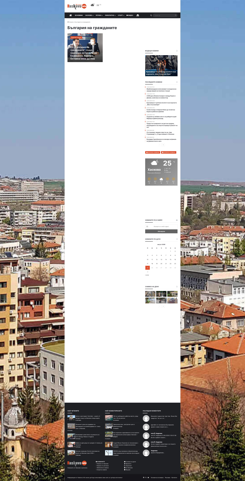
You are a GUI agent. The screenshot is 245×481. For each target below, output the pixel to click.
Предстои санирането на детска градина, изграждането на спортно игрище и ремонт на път (161, 71)
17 (147, 263)
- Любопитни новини (102, 467)
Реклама (167, 477)
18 (152, 263)
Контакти (174, 477)
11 (152, 259)
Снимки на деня (130, 461)
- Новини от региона (102, 465)
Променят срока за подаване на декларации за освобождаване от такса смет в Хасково (88, 426)
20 (161, 263)
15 (170, 259)
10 (147, 259)
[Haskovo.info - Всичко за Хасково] (77, 6)
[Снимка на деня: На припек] (172, 294)
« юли (147, 275)
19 (156, 263)
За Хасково (129, 467)
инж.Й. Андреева (156, 433)
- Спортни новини (101, 469)
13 (161, 259)
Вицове (127, 469)
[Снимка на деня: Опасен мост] (150, 294)
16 (175, 259)
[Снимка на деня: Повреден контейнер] (150, 300)
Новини (80, 15)
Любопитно (109, 15)
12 (156, 259)
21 (166, 263)
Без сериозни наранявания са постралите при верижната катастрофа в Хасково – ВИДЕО (126, 434)
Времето (128, 463)
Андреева (154, 450)
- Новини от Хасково (102, 463)
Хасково (88, 15)
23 (175, 263)
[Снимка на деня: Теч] (161, 294)
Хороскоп (128, 465)
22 (170, 263)
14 (166, 259)
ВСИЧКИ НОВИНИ (153, 152)
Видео (130, 15)
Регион (98, 15)
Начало (71, 22)
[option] (161, 65)
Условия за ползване (157, 477)
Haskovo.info (81, 477)
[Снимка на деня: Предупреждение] (172, 300)
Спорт (120, 15)
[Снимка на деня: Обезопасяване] (161, 300)
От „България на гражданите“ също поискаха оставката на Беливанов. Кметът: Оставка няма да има (83, 53)
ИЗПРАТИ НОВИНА (169, 152)
